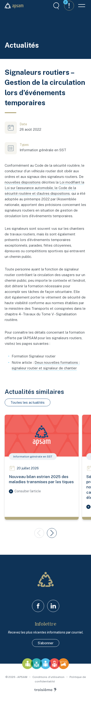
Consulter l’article (27, 491)
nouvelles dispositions (23, 182)
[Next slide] (52, 533)
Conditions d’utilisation (48, 677)
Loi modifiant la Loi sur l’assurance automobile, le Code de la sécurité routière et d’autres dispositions (44, 187)
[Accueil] (14, 5)
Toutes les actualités (27, 402)
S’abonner (45, 643)
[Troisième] (45, 690)
